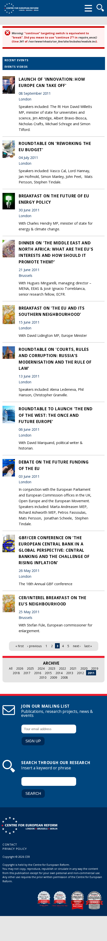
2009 (53, 677)
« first (19, 646)
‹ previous (34, 646)
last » (88, 646)
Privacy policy (14, 849)
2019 (94, 668)
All (10, 668)
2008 (64, 677)
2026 (19, 668)
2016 (37, 673)
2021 (73, 668)
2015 (48, 673)
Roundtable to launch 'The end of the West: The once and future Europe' (56, 415)
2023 (51, 668)
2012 (80, 673)
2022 (62, 668)
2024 (41, 668)
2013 (69, 673)
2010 (42, 677)
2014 (58, 673)
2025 (30, 668)
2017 (26, 673)
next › (77, 646)
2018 (16, 673)
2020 (83, 668)
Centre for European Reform (21, 8)
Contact (9, 844)
